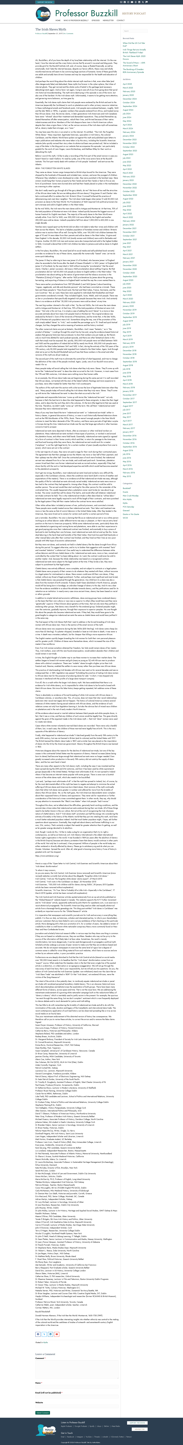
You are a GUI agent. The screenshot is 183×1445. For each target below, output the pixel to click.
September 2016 (130, 446)
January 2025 (128, 95)
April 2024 (127, 124)
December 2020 (130, 265)
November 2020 (130, 269)
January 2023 (128, 180)
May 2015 (127, 476)
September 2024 (130, 106)
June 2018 (127, 372)
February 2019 (129, 343)
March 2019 (128, 339)
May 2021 (127, 247)
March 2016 (128, 469)
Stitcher (106, 1426)
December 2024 (130, 98)
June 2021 (127, 243)
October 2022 (129, 191)
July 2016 (126, 454)
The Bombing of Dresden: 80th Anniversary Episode (133, 71)
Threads (97, 1437)
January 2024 (128, 136)
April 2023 (127, 169)
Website (39, 1402)
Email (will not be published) (48, 1392)
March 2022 (128, 217)
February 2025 (129, 91)
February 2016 (129, 472)
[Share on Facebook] (38, 1334)
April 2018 (127, 380)
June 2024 (127, 117)
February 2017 (129, 428)
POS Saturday (128, 506)
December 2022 (130, 184)
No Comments (68, 33)
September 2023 (130, 150)
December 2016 (129, 435)
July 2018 (126, 369)
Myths (45, 1342)
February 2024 (129, 132)
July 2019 (126, 324)
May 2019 (127, 332)
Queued (126, 510)
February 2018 (129, 387)
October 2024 (129, 102)
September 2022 (130, 195)
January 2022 (128, 224)
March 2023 (128, 173)
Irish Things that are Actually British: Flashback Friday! (134, 51)
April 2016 (127, 465)
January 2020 (128, 306)
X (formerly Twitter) (117, 1437)
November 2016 (130, 439)
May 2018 (127, 376)
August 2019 (128, 321)
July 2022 (126, 202)
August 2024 (128, 110)
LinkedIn (105, 1437)
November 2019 (130, 309)
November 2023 (130, 143)
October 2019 (128, 313)
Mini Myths (127, 499)
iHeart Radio (116, 1426)
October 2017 (128, 398)
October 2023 (129, 147)
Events (125, 492)
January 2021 (128, 261)
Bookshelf (127, 488)
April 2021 (127, 250)
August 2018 (128, 365)
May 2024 (127, 121)
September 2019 (130, 317)
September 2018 (130, 361)
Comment (40, 1358)
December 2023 (130, 139)
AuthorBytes (96, 1442)
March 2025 (128, 87)
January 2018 (128, 391)
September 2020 (130, 276)
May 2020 (127, 291)
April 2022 (127, 213)
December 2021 (129, 228)
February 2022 (129, 221)
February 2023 (129, 176)
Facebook (70, 1437)
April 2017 (127, 420)
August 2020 (128, 280)
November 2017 (129, 395)
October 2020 (129, 272)
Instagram (80, 1437)
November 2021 (130, 232)
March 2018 (128, 383)
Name (38, 1383)
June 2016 (127, 457)
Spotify (92, 1426)
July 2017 (126, 409)
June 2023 (127, 161)
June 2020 (127, 287)
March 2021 (128, 254)
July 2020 (127, 284)
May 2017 (127, 417)
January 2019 (128, 346)
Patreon (129, 1437)
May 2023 (127, 165)
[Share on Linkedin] (50, 1334)
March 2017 (128, 424)
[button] (44, 2)
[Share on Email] (56, 1334)
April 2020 (127, 295)
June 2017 (127, 413)
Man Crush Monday (131, 495)
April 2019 (127, 335)
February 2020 (129, 302)
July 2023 (126, 158)
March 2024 (128, 128)
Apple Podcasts (66, 1426)
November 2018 (129, 354)
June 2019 (127, 328)
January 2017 (128, 432)
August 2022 (128, 198)
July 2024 (127, 113)
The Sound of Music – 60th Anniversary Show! (134, 64)
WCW (125, 518)
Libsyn (99, 1426)
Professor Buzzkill (41, 33)
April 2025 (127, 84)
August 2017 (128, 406)
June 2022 (127, 206)
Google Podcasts (81, 1426)
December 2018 (129, 350)
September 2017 (130, 402)
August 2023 (128, 154)
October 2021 (128, 235)
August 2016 (128, 450)
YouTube (89, 1437)
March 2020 (128, 298)
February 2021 (129, 258)
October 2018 (128, 358)
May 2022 (127, 210)
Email (62, 1437)
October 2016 (128, 443)
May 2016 (127, 461)
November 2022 (130, 187)
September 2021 (130, 239)
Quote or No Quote (131, 514)
